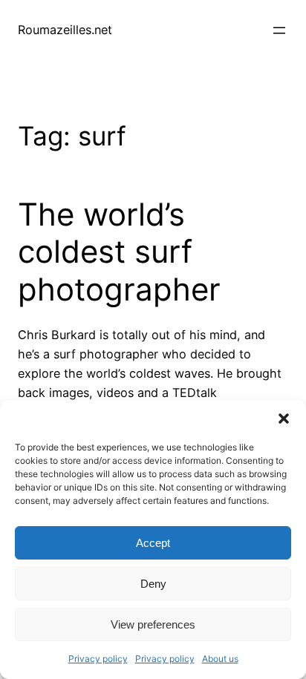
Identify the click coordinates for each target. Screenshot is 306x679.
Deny (153, 583)
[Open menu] (279, 30)
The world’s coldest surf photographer (119, 252)
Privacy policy (98, 658)
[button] (283, 418)
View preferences (153, 624)
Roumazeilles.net (65, 29)
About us (220, 658)
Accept (153, 543)
